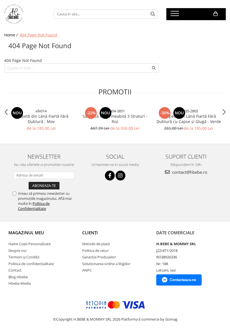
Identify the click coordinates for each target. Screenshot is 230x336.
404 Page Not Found (38, 35)
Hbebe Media (19, 283)
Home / (11, 35)
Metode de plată (96, 243)
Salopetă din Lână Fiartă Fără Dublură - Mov (41, 118)
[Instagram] (120, 175)
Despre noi (17, 250)
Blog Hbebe (18, 276)
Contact (15, 270)
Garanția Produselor (99, 256)
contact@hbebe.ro (189, 172)
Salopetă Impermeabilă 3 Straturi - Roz (115, 118)
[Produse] (175, 15)
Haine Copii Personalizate (29, 243)
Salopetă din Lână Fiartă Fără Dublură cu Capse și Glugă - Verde (189, 118)
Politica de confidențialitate (31, 263)
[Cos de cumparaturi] (216, 13)
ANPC (87, 270)
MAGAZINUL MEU (26, 232)
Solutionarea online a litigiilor (106, 263)
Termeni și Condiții (23, 256)
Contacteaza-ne (183, 280)
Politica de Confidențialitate (34, 206)
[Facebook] (110, 175)
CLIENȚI (90, 232)
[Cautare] (153, 14)
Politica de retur (95, 250)
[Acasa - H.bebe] (24, 14)
